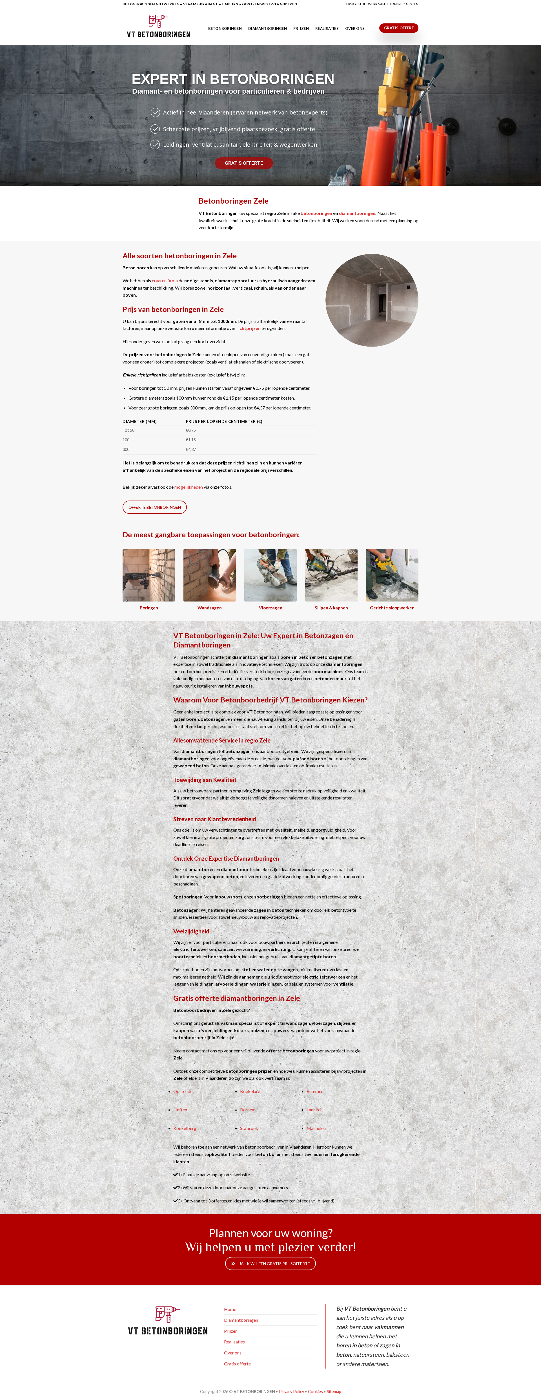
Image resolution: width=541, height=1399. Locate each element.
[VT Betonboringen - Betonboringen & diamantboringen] (159, 26)
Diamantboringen (267, 28)
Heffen (180, 1109)
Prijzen (301, 28)
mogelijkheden (188, 487)
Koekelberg (184, 1128)
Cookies (315, 1391)
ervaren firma (165, 280)
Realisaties (327, 28)
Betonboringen (225, 28)
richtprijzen (248, 328)
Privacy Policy (291, 1391)
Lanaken (315, 1109)
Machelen (316, 1128)
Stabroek (249, 1128)
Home (230, 1309)
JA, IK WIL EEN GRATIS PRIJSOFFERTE (274, 1263)
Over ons (355, 28)
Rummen (315, 1091)
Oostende (182, 1091)
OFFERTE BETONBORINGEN (154, 507)
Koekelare (250, 1091)
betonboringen (316, 213)
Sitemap (334, 1391)
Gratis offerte (237, 1363)
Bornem (248, 1109)
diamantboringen (357, 213)
